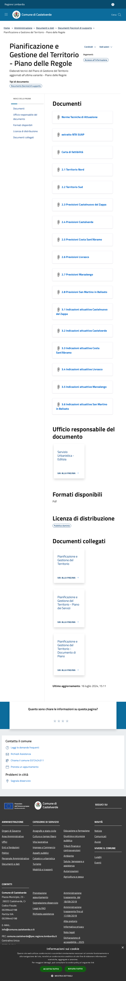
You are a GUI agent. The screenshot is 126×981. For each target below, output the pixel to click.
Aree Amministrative (13, 836)
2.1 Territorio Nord (73, 169)
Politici (5, 853)
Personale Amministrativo (15, 858)
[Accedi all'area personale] (113, 4)
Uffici (4, 842)
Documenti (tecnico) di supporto (75, 28)
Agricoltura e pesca (74, 876)
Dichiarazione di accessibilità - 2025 (74, 940)
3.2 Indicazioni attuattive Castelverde (84, 330)
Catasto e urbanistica (44, 858)
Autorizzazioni (71, 871)
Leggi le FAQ (39, 908)
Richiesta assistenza (43, 914)
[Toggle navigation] (6, 14)
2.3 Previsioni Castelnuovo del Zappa (84, 204)
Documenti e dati (45, 28)
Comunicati (100, 836)
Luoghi (98, 857)
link (92, 962)
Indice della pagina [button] (22, 98)
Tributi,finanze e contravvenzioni (72, 848)
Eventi (97, 862)
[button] (63, 975)
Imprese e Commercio (44, 847)
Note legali (69, 932)
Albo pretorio (70, 921)
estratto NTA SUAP (73, 134)
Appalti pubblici (41, 853)
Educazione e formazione (77, 830)
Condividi (88, 46)
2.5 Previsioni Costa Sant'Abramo (82, 239)
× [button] (122, 947)
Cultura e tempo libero (44, 836)
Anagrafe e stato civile (44, 831)
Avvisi (97, 842)
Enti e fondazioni (10, 847)
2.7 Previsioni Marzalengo (77, 274)
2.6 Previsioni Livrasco (75, 257)
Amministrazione (23, 28)
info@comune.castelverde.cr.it (18, 929)
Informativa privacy (74, 927)
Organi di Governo (11, 831)
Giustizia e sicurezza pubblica (74, 838)
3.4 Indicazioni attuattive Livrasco (82, 369)
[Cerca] (119, 15)
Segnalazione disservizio (45, 903)
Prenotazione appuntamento (40, 895)
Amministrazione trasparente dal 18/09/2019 (72, 897)
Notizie (98, 831)
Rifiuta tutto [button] (75, 968)
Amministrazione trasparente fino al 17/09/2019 (73, 911)
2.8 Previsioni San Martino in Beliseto (84, 292)
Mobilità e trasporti (43, 869)
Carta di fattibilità (72, 152)
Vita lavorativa (40, 842)
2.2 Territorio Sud (72, 187)
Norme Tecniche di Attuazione (79, 117)
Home (7, 28)
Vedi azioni (104, 46)
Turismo (37, 864)
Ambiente (69, 856)
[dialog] (63, 962)
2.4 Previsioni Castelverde (77, 222)
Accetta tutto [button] (51, 969)
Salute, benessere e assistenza (74, 863)
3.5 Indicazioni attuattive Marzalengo (84, 387)
